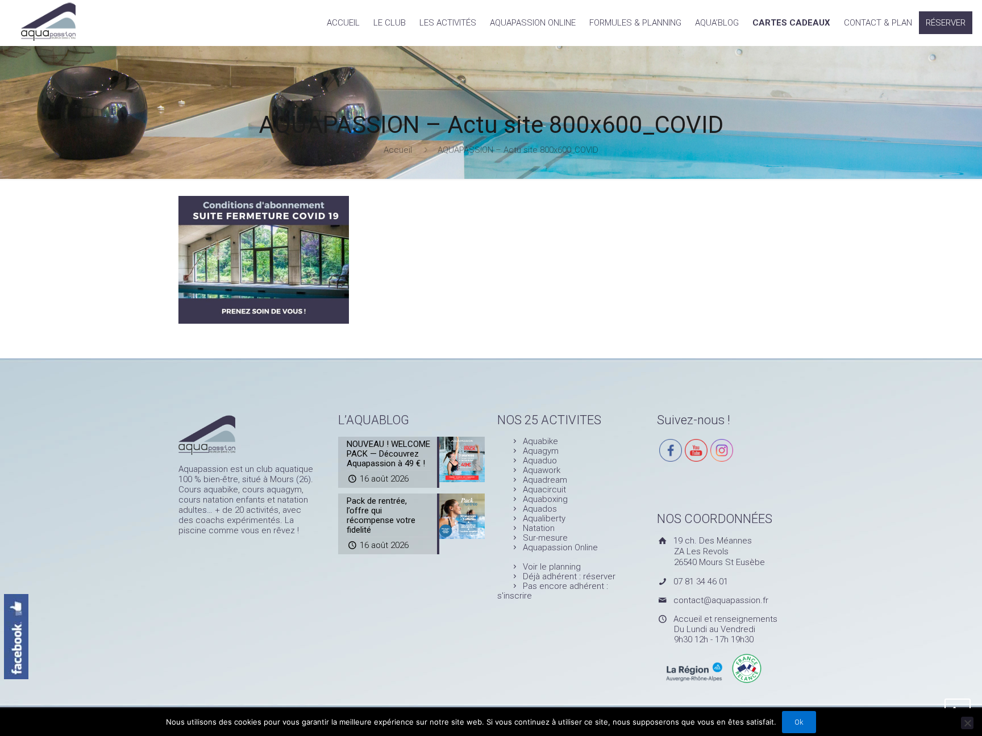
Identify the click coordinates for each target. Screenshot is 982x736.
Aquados (540, 509)
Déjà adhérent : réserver (569, 576)
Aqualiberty (544, 518)
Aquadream (545, 480)
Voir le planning (552, 567)
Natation (539, 528)
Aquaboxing (545, 499)
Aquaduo (540, 460)
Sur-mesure (545, 538)
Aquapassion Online (560, 547)
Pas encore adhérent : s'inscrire (552, 591)
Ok (799, 722)
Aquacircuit (544, 489)
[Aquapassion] (48, 20)
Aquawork (541, 470)
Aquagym (541, 451)
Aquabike (540, 441)
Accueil (398, 150)
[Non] (967, 723)
